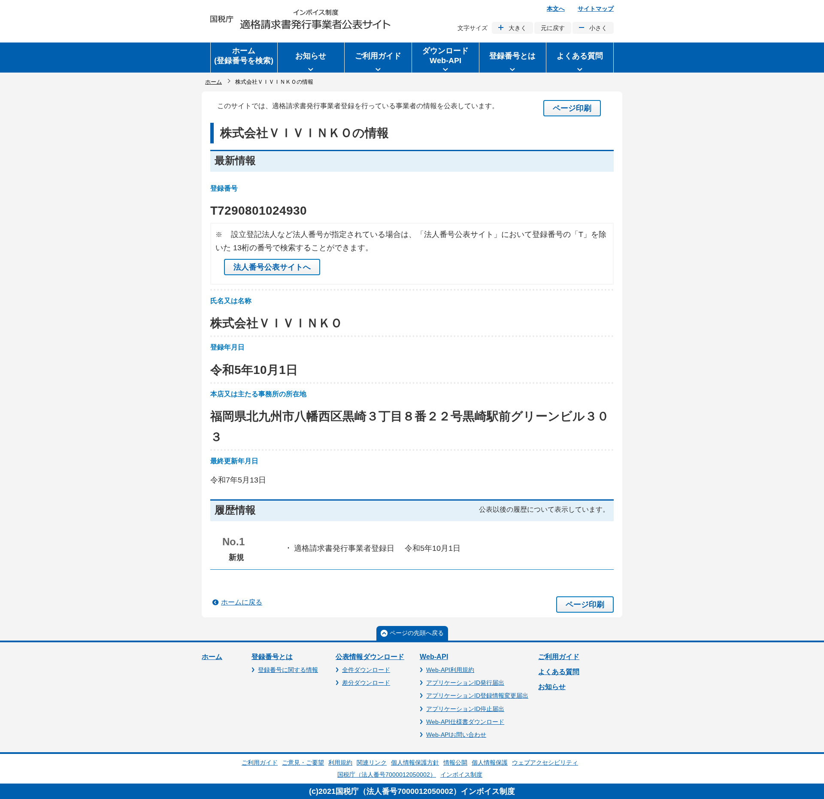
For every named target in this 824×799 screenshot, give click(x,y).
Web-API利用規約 (450, 669)
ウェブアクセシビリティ (545, 762)
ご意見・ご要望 (303, 762)
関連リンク (372, 762)
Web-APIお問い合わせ (456, 734)
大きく (518, 27)
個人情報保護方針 (415, 762)
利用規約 (340, 762)
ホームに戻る (241, 602)
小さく (598, 27)
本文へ (556, 8)
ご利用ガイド (558, 656)
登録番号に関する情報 (288, 669)
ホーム (213, 82)
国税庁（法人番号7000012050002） (386, 774)
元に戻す (553, 27)
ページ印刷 (572, 108)
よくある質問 (558, 671)
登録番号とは (272, 656)
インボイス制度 (461, 774)
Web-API (434, 656)
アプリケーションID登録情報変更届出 (477, 695)
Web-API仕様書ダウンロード (465, 721)
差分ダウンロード (366, 682)
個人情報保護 (490, 762)
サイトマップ (596, 8)
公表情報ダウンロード (370, 656)
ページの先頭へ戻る (417, 632)
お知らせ (552, 686)
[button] (311, 58)
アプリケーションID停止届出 (465, 708)
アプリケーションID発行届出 (465, 682)
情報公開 (455, 762)
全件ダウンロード (366, 669)
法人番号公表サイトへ (272, 267)
